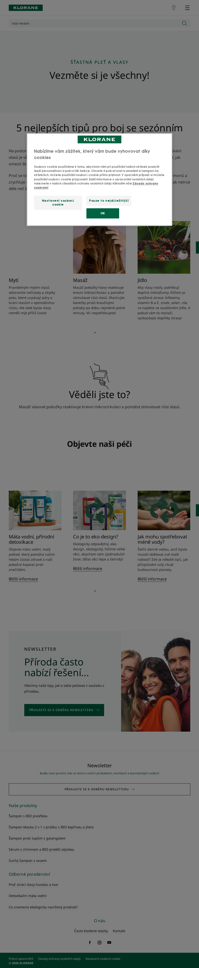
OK (102, 213)
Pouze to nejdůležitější (109, 200)
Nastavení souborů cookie (58, 202)
